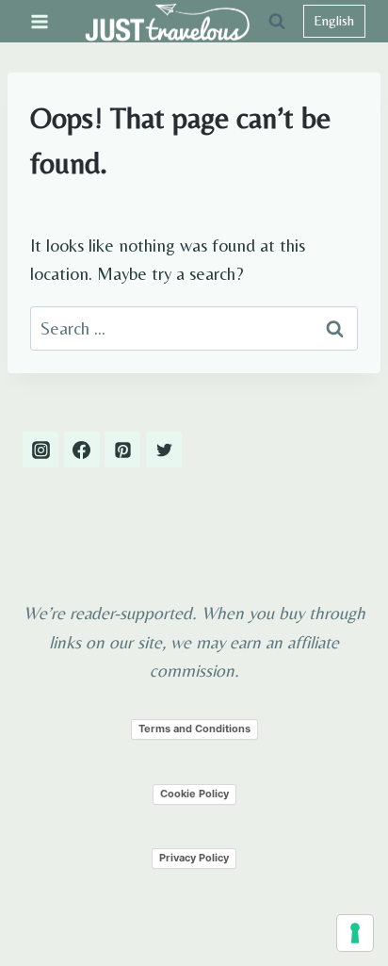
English (334, 20)
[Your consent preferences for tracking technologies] (355, 933)
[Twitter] (164, 449)
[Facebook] (82, 449)
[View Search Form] (277, 22)
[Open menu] (40, 21)
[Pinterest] (122, 449)
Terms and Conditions (194, 728)
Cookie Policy (194, 793)
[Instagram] (40, 449)
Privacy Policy (194, 857)
